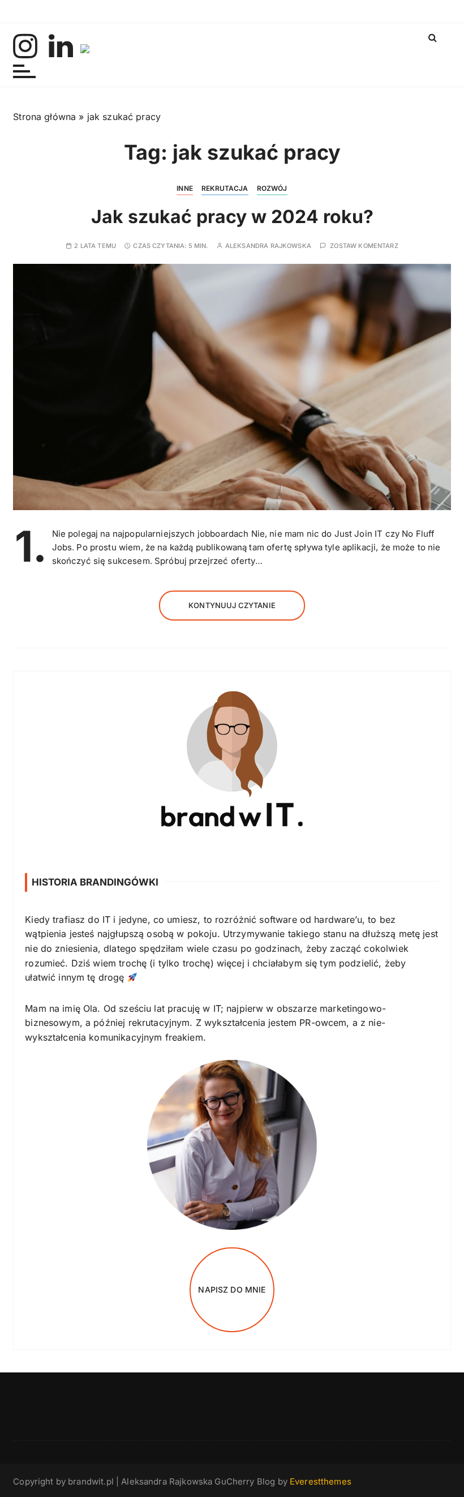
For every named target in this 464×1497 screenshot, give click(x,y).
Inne (185, 188)
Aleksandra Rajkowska (268, 246)
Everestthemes (320, 1481)
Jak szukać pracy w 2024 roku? (232, 217)
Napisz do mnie (231, 1289)
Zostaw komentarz (364, 246)
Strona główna (44, 116)
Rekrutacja (224, 188)
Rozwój (272, 188)
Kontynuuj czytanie (232, 605)
